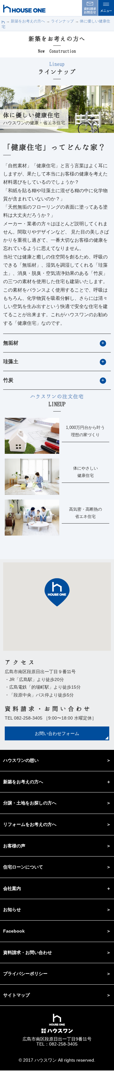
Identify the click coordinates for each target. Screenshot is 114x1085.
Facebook (14, 931)
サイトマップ (16, 995)
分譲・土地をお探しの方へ (29, 802)
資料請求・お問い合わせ (27, 952)
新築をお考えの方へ (28, 21)
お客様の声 (14, 845)
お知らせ (12, 909)
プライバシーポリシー (25, 973)
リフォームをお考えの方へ (29, 824)
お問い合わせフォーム (57, 733)
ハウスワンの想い (21, 760)
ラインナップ (62, 21)
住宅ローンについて (23, 866)
